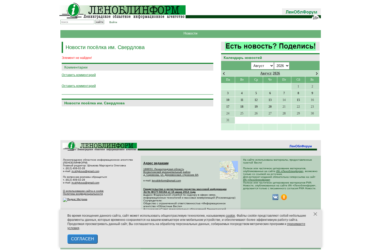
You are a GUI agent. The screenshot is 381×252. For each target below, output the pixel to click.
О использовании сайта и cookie (83, 190)
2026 (276, 73)
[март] (224, 73)
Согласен (82, 239)
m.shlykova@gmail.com (85, 171)
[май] (317, 73)
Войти (113, 22)
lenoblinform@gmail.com (166, 180)
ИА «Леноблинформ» (290, 171)
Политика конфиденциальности (83, 193)
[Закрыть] (315, 214)
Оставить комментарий (79, 75)
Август (266, 73)
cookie (230, 215)
